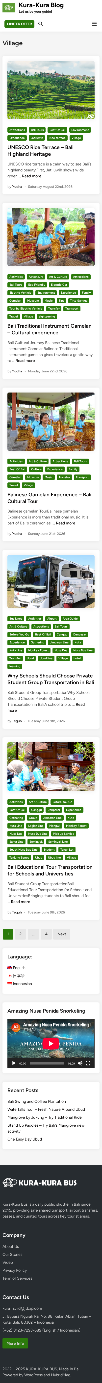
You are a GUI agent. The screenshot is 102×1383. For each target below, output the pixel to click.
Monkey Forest (38, 650)
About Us (10, 1246)
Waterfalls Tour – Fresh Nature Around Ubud (46, 1109)
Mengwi (54, 826)
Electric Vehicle (20, 292)
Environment (80, 130)
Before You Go (19, 634)
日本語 (18, 975)
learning (14, 666)
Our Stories (12, 1254)
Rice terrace (57, 138)
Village (76, 138)
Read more (31, 176)
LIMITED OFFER (19, 24)
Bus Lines (15, 618)
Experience (17, 138)
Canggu (62, 634)
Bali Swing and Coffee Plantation (36, 1101)
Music (49, 300)
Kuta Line (15, 650)
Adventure (36, 276)
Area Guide (70, 618)
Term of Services (17, 1278)
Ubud (30, 658)
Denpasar (79, 634)
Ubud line (46, 658)
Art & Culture (58, 276)
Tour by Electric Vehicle (25, 308)
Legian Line (36, 826)
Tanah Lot (67, 849)
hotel (77, 658)
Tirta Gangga (78, 300)
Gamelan (15, 300)
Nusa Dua (60, 650)
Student (49, 849)
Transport (71, 308)
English (19, 967)
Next (61, 934)
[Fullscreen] (88, 1063)
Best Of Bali (57, 130)
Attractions (17, 130)
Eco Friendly (36, 284)
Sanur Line (16, 841)
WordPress (33, 1375)
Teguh (17, 721)
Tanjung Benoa (19, 857)
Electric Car (59, 284)
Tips (61, 300)
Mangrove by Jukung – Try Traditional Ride (44, 1117)
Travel (13, 316)
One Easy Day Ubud (24, 1139)
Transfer (54, 308)
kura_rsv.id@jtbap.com (22, 1308)
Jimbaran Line (59, 642)
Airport (52, 618)
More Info (15, 1343)
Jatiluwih (37, 138)
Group (33, 818)
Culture (36, 469)
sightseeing (47, 316)
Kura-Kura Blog (41, 5)
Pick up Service (63, 833)
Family (86, 292)
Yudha (17, 187)
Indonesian (22, 983)
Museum (33, 300)
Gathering (37, 642)
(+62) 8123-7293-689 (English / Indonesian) (41, 1330)
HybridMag (60, 1375)
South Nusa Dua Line (23, 849)
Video (7, 1262)
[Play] (13, 1063)
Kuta (78, 642)
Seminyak (36, 841)
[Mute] (80, 1063)
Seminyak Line (58, 841)
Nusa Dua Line (83, 650)
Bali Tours (37, 130)
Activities (16, 276)
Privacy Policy (14, 1270)
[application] (50, 1043)
